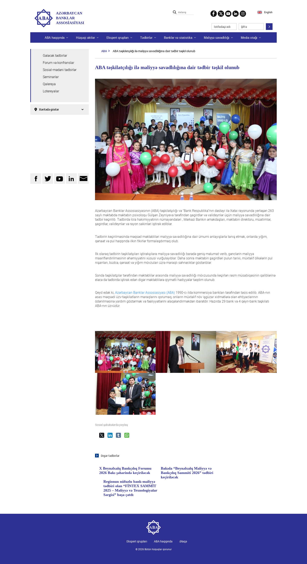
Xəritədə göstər (49, 109)
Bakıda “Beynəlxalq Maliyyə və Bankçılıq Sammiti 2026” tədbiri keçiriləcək (187, 472)
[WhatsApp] (128, 437)
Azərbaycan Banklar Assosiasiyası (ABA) (145, 292)
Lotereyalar (51, 91)
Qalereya (49, 84)
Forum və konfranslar (58, 62)
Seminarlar (51, 77)
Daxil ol (269, 26)
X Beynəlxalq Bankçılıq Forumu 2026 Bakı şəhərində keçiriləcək (125, 470)
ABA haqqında (163, 541)
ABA (104, 51)
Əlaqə (183, 541)
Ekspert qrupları (118, 37)
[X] (103, 437)
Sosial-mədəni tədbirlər (59, 69)
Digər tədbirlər (110, 456)
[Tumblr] (120, 437)
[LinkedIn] (112, 437)
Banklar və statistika (178, 37)
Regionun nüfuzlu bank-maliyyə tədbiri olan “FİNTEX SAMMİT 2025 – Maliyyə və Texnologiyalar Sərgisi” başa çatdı (130, 488)
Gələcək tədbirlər (55, 55)
